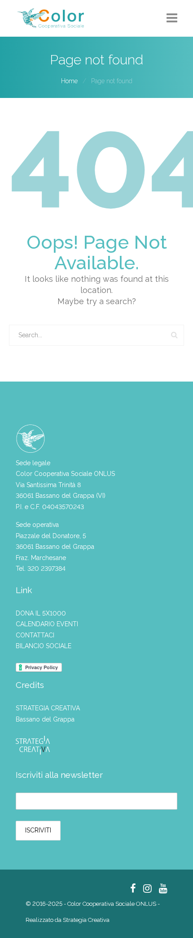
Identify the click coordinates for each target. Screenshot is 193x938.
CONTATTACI (35, 635)
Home (69, 81)
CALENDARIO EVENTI (47, 624)
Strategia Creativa (86, 920)
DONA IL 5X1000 (41, 613)
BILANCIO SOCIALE (43, 645)
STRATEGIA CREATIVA (48, 708)
